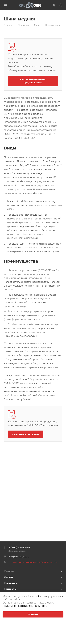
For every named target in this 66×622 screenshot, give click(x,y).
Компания (10, 583)
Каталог (9, 571)
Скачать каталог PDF (25, 434)
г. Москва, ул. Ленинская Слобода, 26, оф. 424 (35, 562)
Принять (33, 614)
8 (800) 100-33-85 (19, 547)
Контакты (10, 588)
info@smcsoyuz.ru (18, 556)
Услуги (8, 577)
